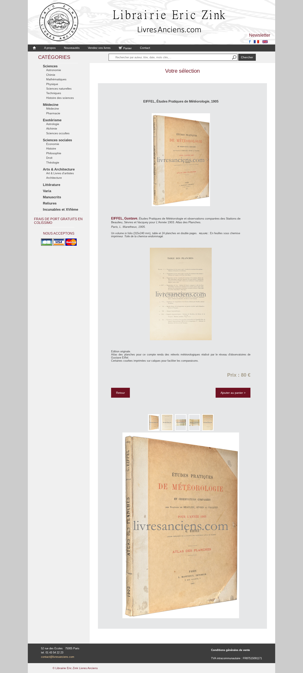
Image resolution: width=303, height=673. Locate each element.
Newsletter (259, 35)
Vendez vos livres (99, 47)
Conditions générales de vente (230, 650)
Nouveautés (72, 47)
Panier (127, 48)
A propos (50, 47)
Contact (145, 47)
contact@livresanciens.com (57, 656)
